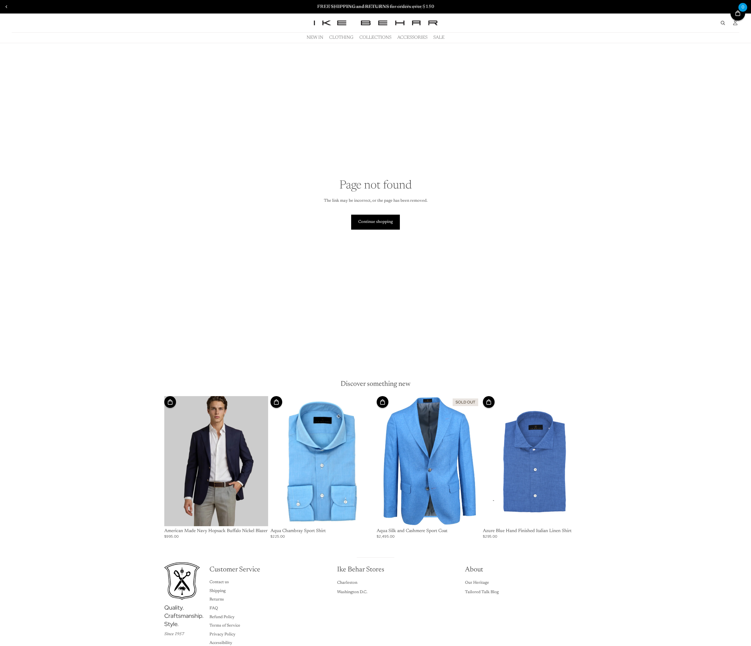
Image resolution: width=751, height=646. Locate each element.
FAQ (213, 608)
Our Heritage (477, 583)
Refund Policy (222, 617)
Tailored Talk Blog (482, 592)
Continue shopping (375, 222)
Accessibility (220, 643)
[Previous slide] (6, 6)
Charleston (347, 583)
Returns (216, 600)
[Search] (722, 22)
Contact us (219, 582)
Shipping (217, 591)
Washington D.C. (352, 592)
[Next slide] (259, 461)
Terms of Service (224, 626)
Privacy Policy (222, 634)
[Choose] (259, 517)
